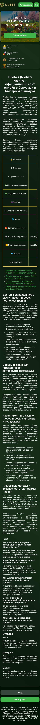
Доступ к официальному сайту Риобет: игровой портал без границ (21, 272)
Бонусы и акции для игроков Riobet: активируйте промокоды (21, 277)
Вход (20, 692)
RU (36, 5)
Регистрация (25, 5)
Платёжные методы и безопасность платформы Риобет (21, 288)
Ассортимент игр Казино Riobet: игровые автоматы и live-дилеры (20, 282)
